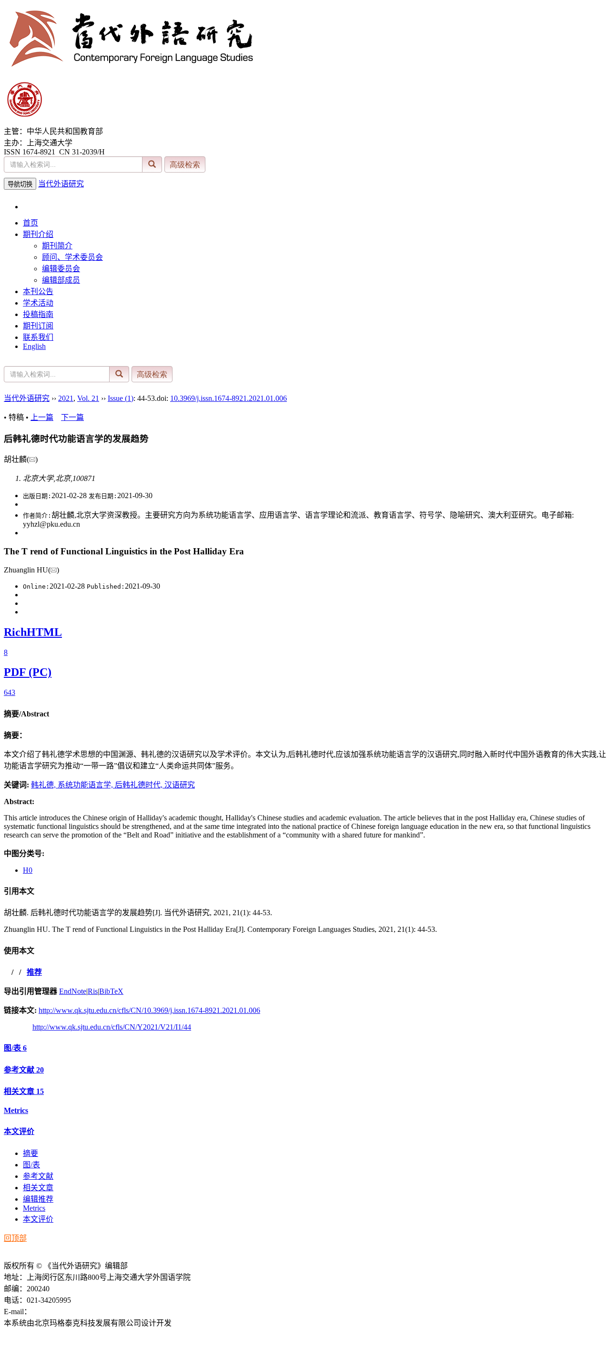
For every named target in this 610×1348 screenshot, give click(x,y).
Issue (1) (120, 398)
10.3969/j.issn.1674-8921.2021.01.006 (228, 398)
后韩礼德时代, (139, 785)
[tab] (305, 713)
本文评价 (19, 1131)
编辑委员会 (61, 269)
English (34, 346)
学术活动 (38, 303)
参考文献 (24, 1070)
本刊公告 (38, 291)
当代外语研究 (61, 184)
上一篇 (41, 417)
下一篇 (72, 417)
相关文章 (24, 1091)
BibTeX (111, 991)
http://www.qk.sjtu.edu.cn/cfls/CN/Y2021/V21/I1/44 (111, 1027)
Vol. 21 (88, 398)
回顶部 (15, 1238)
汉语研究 (179, 785)
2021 (65, 398)
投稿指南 (38, 314)
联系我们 (38, 337)
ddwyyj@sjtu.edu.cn (62, 1311)
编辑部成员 (61, 280)
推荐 (34, 972)
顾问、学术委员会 (72, 257)
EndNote (72, 991)
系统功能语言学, (86, 785)
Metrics (16, 1110)
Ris (93, 991)
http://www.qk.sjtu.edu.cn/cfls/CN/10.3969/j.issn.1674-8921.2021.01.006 (149, 1010)
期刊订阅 (38, 326)
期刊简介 (57, 246)
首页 (30, 223)
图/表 (15, 1048)
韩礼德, (44, 785)
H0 (27, 870)
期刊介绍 (38, 234)
